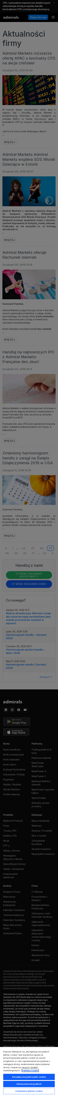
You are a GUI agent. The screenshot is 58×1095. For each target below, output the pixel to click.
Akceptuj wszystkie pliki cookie (29, 1077)
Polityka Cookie (30, 1070)
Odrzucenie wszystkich (29, 1084)
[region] (29, 1071)
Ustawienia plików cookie (29, 1091)
